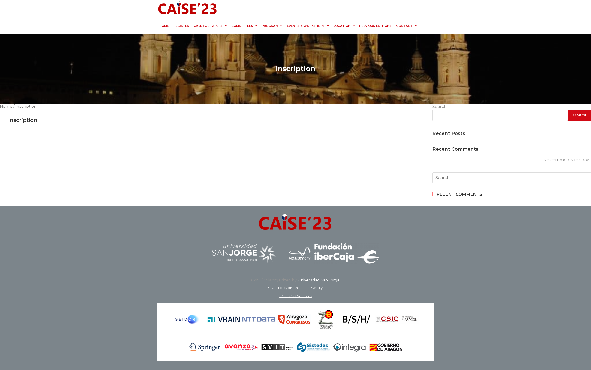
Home (6, 106)
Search (439, 106)
